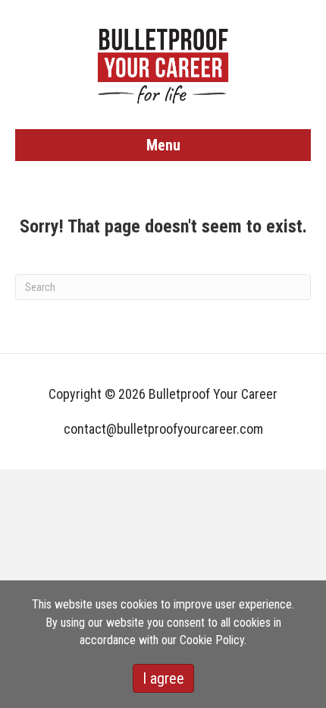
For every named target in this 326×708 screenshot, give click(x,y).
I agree (163, 678)
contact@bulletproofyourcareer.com (163, 429)
